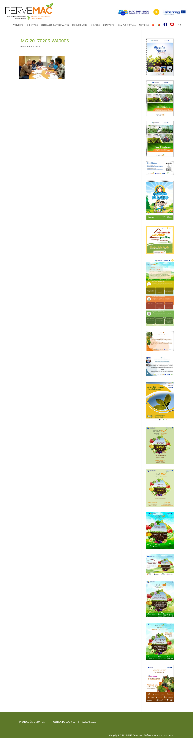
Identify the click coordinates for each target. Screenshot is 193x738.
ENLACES (95, 25)
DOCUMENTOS (79, 25)
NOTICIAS (144, 25)
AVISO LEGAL (89, 721)
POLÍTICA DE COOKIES (63, 721)
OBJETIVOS (32, 25)
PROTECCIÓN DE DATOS (32, 721)
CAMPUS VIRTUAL (127, 25)
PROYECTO (18, 25)
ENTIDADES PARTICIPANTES (55, 25)
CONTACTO (108, 25)
